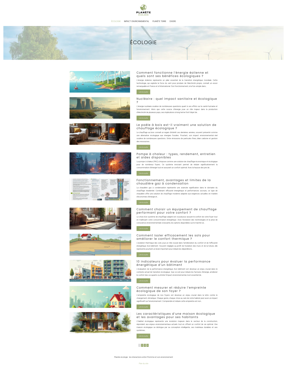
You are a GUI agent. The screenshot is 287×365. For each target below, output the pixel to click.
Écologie (116, 21)
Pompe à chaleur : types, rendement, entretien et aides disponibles (176, 155)
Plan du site (143, 363)
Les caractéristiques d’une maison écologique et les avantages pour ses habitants (176, 315)
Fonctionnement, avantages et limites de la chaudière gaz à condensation (174, 181)
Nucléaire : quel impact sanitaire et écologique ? (177, 100)
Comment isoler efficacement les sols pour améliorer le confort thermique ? (173, 237)
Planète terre (159, 21)
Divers (173, 21)
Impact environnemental (136, 21)
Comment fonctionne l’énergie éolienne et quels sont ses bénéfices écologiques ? (173, 74)
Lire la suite (143, 92)
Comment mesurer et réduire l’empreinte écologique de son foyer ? (171, 289)
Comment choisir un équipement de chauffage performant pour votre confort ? (177, 211)
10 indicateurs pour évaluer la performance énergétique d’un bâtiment (174, 263)
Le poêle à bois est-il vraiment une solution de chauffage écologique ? (176, 126)
